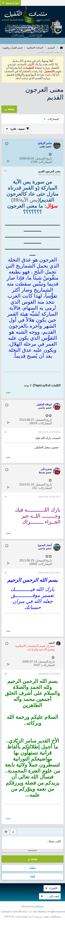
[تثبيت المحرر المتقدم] (13, 832)
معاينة (32, 867)
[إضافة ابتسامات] (6, 832)
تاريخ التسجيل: (43, 158)
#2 (6, 432)
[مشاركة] (8, 161)
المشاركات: (45, 161)
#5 (6, 674)
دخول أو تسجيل (12, 3)
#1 (6, 170)
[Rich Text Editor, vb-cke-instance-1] (32, 842)
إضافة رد (32, 859)
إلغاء (32, 876)
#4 (6, 572)
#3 (6, 496)
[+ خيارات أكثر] (8, 392)
